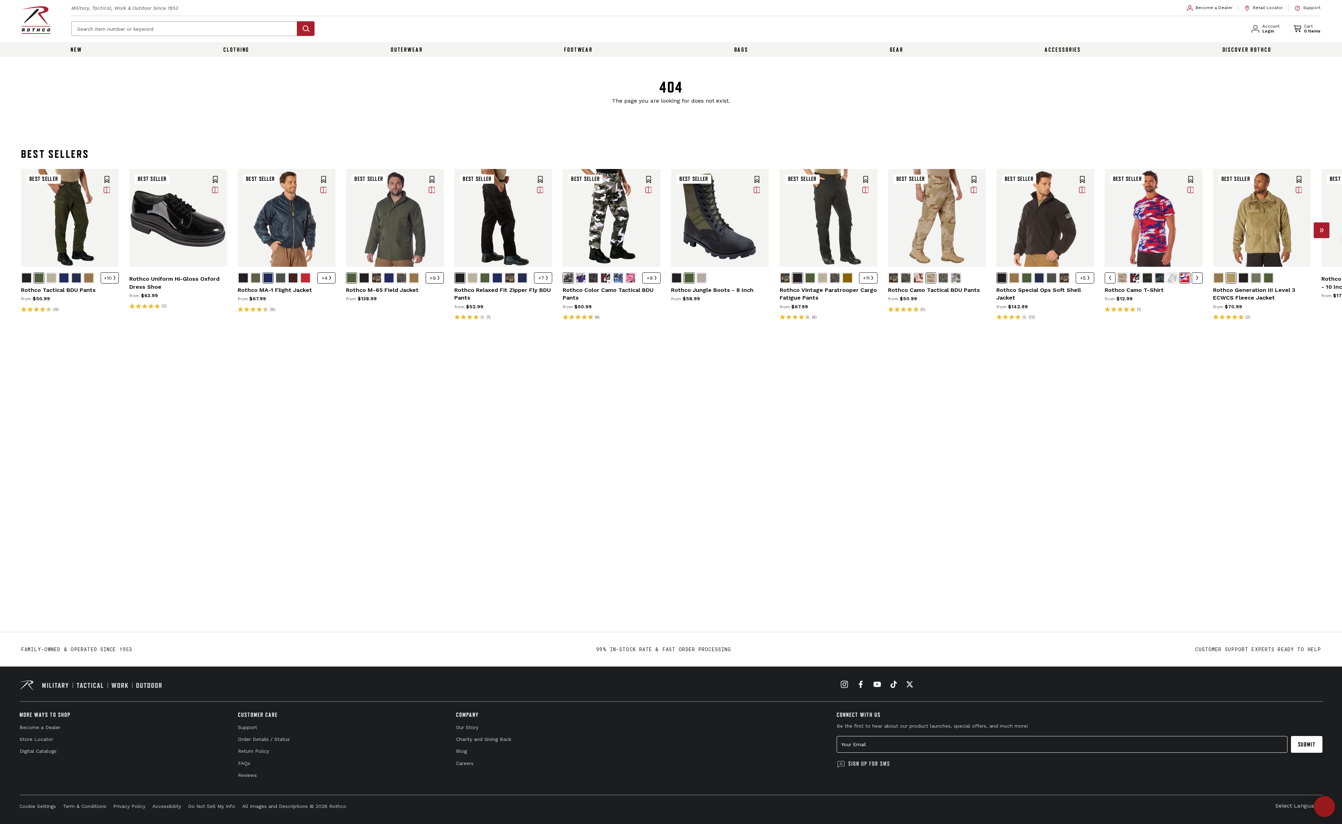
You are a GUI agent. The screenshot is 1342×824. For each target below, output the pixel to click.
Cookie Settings (38, 806)
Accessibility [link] (166, 806)
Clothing (236, 49)
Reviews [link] (247, 775)
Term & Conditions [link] (84, 806)
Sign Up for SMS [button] (869, 763)
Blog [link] (461, 751)
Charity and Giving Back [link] (483, 739)
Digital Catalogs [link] (38, 751)
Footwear (578, 49)
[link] (1210, 8)
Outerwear (407, 49)
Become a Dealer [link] (40, 727)
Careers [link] (465, 763)
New (76, 49)
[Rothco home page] (36, 20)
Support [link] (247, 727)
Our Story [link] (467, 727)
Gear (897, 49)
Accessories (1063, 49)
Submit (1307, 744)
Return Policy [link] (253, 751)
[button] (106, 180)
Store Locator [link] (36, 739)
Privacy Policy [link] (129, 806)
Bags (741, 49)
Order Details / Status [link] (264, 739)
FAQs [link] (244, 763)
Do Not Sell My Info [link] (211, 806)
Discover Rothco (1246, 49)
